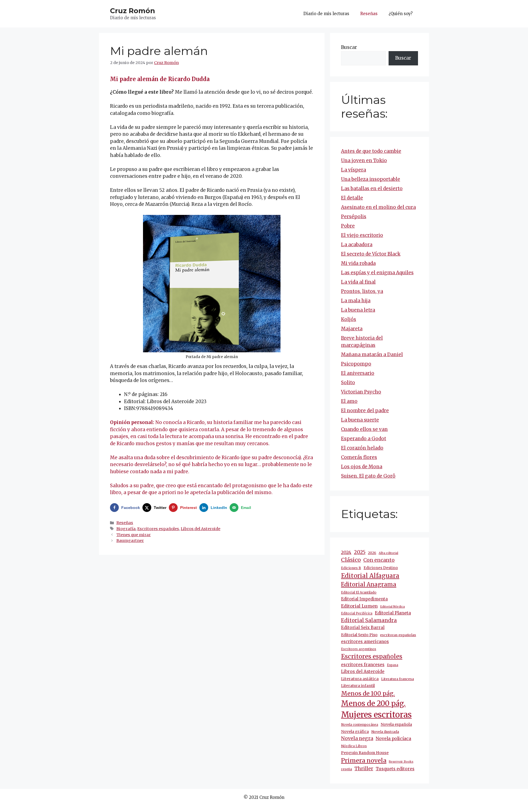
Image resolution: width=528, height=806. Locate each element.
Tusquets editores (395, 768)
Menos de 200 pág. (373, 703)
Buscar (349, 47)
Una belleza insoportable (370, 179)
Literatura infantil (358, 685)
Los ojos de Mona (361, 467)
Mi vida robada (358, 263)
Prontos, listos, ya (362, 291)
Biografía (126, 528)
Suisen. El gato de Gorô (368, 476)
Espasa (392, 665)
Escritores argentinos (358, 649)
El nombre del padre (365, 411)
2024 (346, 552)
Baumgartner (130, 540)
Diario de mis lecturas (326, 13)
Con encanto (379, 560)
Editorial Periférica (356, 613)
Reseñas (369, 13)
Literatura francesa (397, 679)
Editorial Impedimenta (364, 599)
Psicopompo (356, 364)
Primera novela (363, 760)
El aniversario (357, 373)
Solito (348, 383)
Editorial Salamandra (369, 620)
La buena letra (358, 310)
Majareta (351, 329)
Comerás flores (359, 457)
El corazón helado (362, 448)
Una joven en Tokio (364, 160)
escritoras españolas (398, 635)
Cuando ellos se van (364, 429)
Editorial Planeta (393, 613)
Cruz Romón (132, 11)
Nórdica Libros (354, 746)
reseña (346, 769)
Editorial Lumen (359, 606)
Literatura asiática (360, 678)
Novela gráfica (355, 731)
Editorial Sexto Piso (359, 634)
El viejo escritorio (362, 235)
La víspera (353, 170)
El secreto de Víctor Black (370, 254)
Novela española (396, 724)
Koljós (348, 319)
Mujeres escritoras (376, 715)
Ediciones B (351, 568)
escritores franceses (362, 664)
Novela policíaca (393, 738)
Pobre (348, 226)
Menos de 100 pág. (368, 693)
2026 (372, 553)
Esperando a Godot (363, 439)
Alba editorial (388, 553)
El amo (349, 401)
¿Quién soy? (401, 13)
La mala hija (355, 301)
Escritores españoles (158, 528)
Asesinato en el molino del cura (378, 207)
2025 (359, 552)
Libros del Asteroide (200, 528)
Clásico (351, 559)
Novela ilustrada (385, 732)
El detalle (352, 198)
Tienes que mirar (133, 534)
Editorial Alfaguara (370, 576)
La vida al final (358, 282)
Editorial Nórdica (392, 606)
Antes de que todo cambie (371, 151)
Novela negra (357, 738)
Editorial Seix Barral (362, 627)
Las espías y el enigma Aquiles (377, 273)
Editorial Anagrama (368, 584)
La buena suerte (360, 420)
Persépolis (353, 217)
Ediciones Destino (381, 568)
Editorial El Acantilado (358, 592)
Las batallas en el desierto (372, 188)
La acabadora (356, 245)
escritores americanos (365, 641)
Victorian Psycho (361, 392)
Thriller (363, 769)
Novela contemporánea (359, 725)
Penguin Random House (365, 752)
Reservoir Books (401, 761)
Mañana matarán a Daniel (372, 354)
